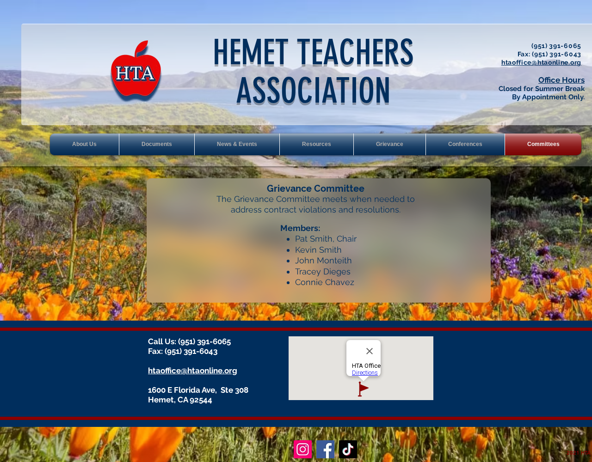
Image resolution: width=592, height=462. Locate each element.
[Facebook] (325, 449)
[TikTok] (348, 449)
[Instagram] (303, 449)
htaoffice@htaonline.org (541, 62)
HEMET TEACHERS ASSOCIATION (313, 71)
